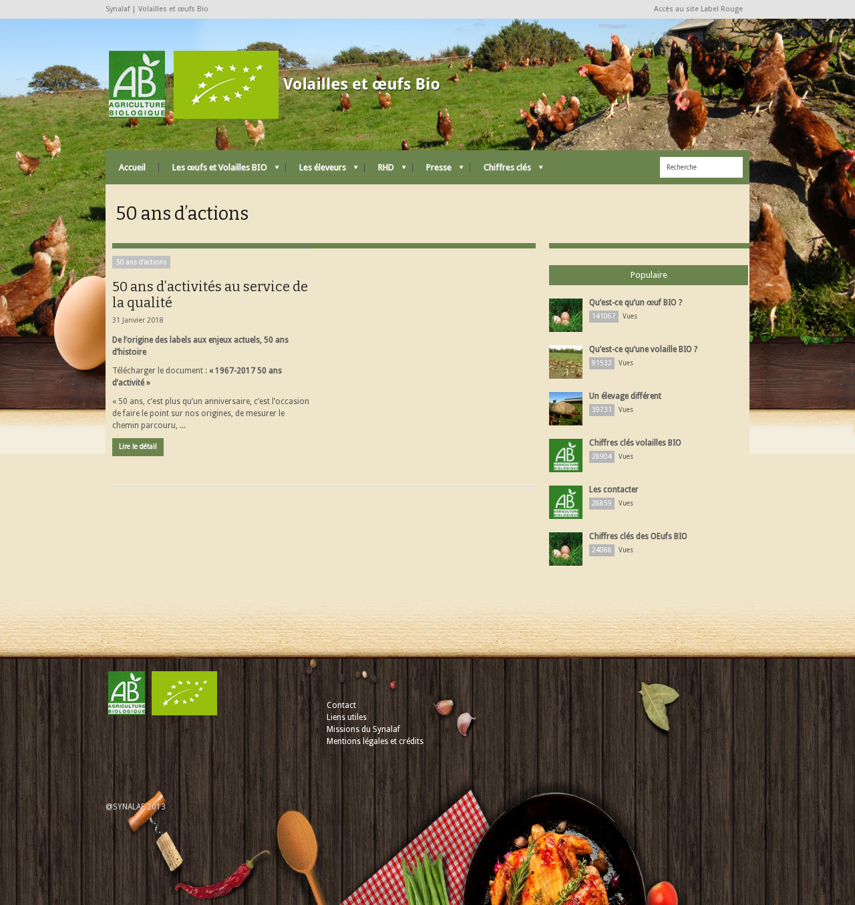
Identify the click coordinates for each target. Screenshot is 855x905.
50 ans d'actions (141, 262)
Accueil (132, 167)
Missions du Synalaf (363, 729)
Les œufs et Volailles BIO (213, 170)
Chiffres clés (500, 170)
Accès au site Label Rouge (698, 9)
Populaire (649, 275)
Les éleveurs (316, 170)
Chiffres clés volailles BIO (635, 442)
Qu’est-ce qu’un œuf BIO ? (635, 302)
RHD (379, 170)
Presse (432, 170)
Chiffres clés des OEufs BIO (638, 536)
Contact (341, 705)
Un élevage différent (625, 396)
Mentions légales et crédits (375, 741)
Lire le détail (138, 446)
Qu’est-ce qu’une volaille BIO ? (643, 349)
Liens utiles (347, 717)
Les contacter (614, 489)
